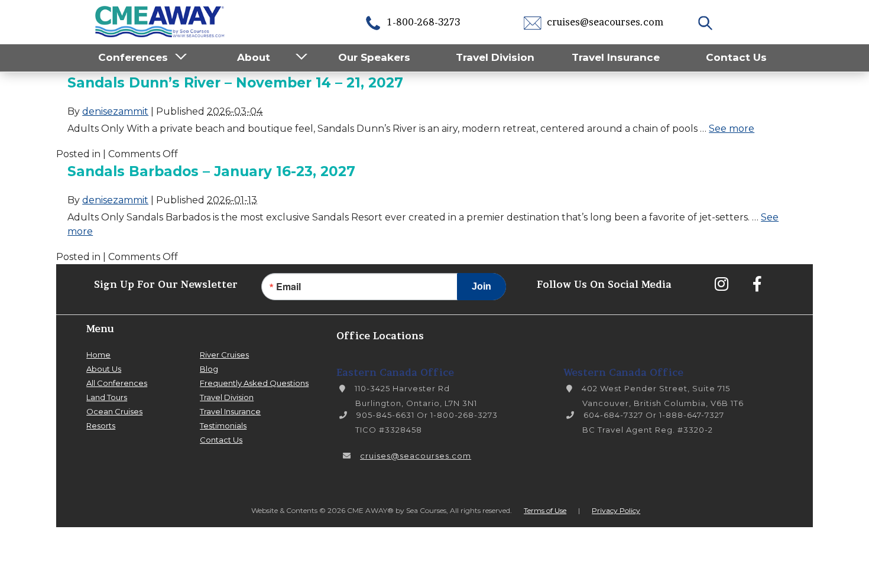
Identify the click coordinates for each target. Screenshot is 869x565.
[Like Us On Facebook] (756, 283)
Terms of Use (545, 510)
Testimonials (223, 425)
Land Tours (106, 397)
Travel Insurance (616, 57)
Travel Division (495, 57)
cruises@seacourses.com (603, 22)
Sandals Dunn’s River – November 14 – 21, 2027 (235, 82)
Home (98, 354)
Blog (209, 369)
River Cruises (224, 354)
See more (731, 128)
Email (288, 286)
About (253, 57)
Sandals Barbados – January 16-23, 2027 (211, 171)
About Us (103, 369)
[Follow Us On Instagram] (721, 283)
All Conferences (116, 383)
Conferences (133, 57)
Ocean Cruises (114, 411)
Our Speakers (374, 57)
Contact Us (736, 57)
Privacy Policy (616, 510)
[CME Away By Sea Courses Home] (160, 20)
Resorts (100, 425)
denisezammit (115, 111)
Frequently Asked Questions (254, 383)
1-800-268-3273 (422, 22)
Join (481, 286)
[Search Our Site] (706, 22)
